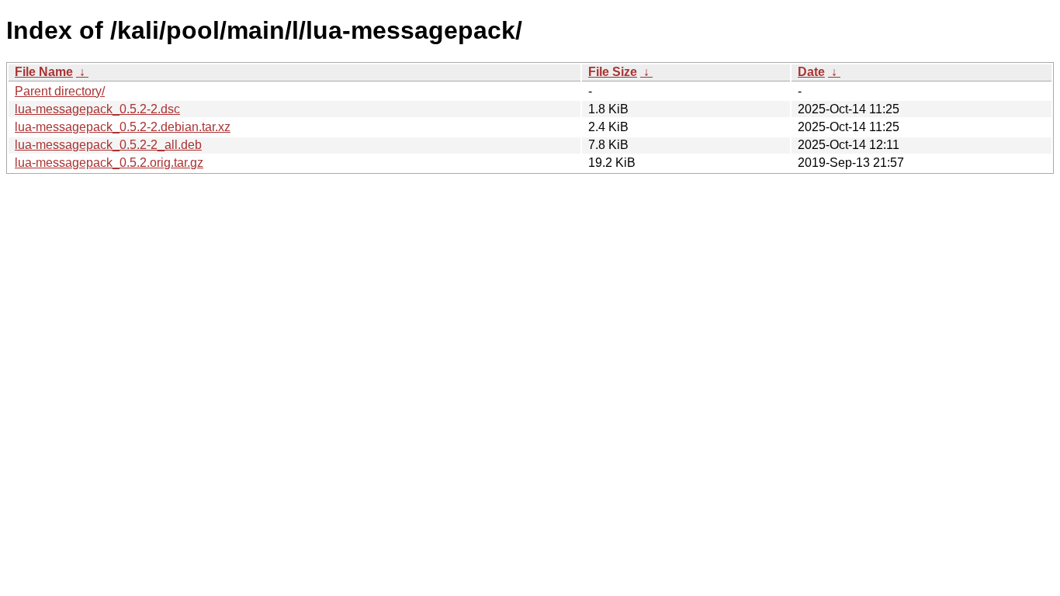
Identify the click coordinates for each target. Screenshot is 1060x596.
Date (811, 71)
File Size (612, 71)
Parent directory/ (60, 91)
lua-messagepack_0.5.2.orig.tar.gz (109, 162)
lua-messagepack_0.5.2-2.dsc (97, 109)
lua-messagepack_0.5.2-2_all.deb (108, 144)
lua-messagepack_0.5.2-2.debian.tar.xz (122, 126)
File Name (44, 71)
